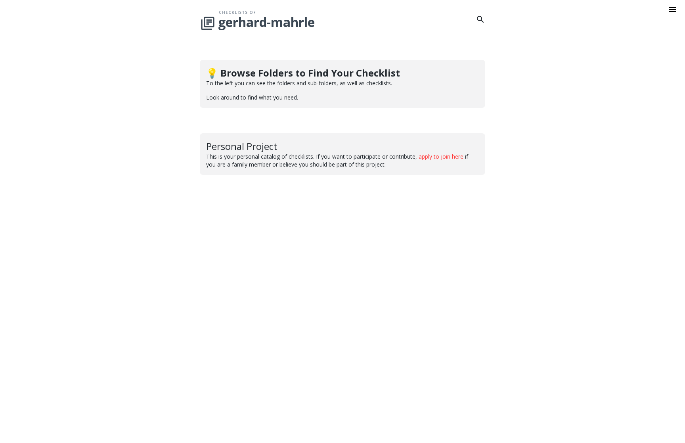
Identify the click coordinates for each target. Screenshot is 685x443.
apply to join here (441, 156)
